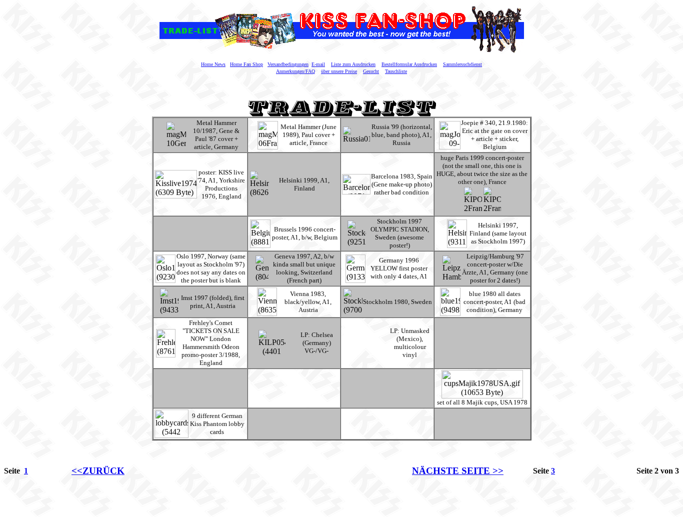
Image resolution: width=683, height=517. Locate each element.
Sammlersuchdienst (462, 64)
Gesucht (371, 71)
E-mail (318, 64)
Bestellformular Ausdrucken (409, 64)
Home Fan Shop (246, 64)
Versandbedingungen (288, 64)
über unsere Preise (339, 71)
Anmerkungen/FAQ (295, 71)
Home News (213, 64)
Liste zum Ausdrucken (353, 64)
